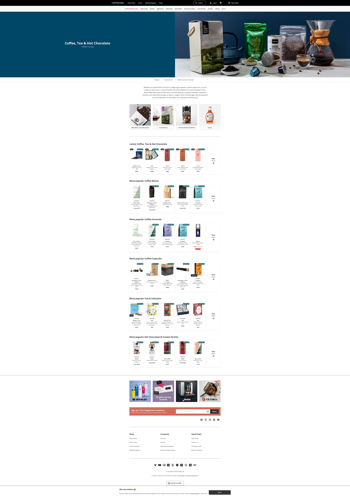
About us (163, 438)
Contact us (194, 442)
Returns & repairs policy (167, 450)
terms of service (191, 475)
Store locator (133, 442)
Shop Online (131, 3)
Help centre (195, 438)
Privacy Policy (194, 493)
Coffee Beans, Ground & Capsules (140, 127)
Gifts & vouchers (134, 446)
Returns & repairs (196, 450)
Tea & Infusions (163, 127)
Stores (140, 3)
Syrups (210, 127)
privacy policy (181, 475)
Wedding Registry (150, 3)
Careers (162, 442)
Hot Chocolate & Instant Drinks (186, 127)
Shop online (133, 438)
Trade (161, 3)
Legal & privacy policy (167, 446)
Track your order (196, 446)
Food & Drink (168, 80)
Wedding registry (134, 450)
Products (156, 80)
